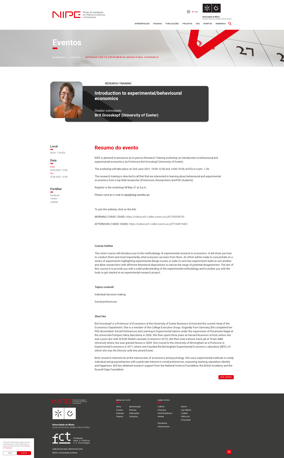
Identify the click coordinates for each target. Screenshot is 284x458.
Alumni (184, 407)
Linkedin (54, 202)
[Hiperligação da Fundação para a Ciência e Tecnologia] (71, 440)
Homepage (59, 57)
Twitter (53, 198)
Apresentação (142, 23)
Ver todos (226, 377)
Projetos (187, 23)
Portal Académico (165, 413)
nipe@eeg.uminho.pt (136, 194)
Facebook (54, 195)
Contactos (133, 417)
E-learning (162, 410)
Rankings (221, 23)
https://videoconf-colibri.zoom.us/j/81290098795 (155, 216)
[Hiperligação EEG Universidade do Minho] (71, 420)
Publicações (172, 23)
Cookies (184, 413)
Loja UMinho (186, 410)
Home (118, 407)
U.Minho (161, 407)
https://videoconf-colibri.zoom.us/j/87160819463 (158, 224)
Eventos (207, 23)
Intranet (161, 417)
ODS (198, 23)
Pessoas (157, 23)
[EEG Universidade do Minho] (217, 12)
